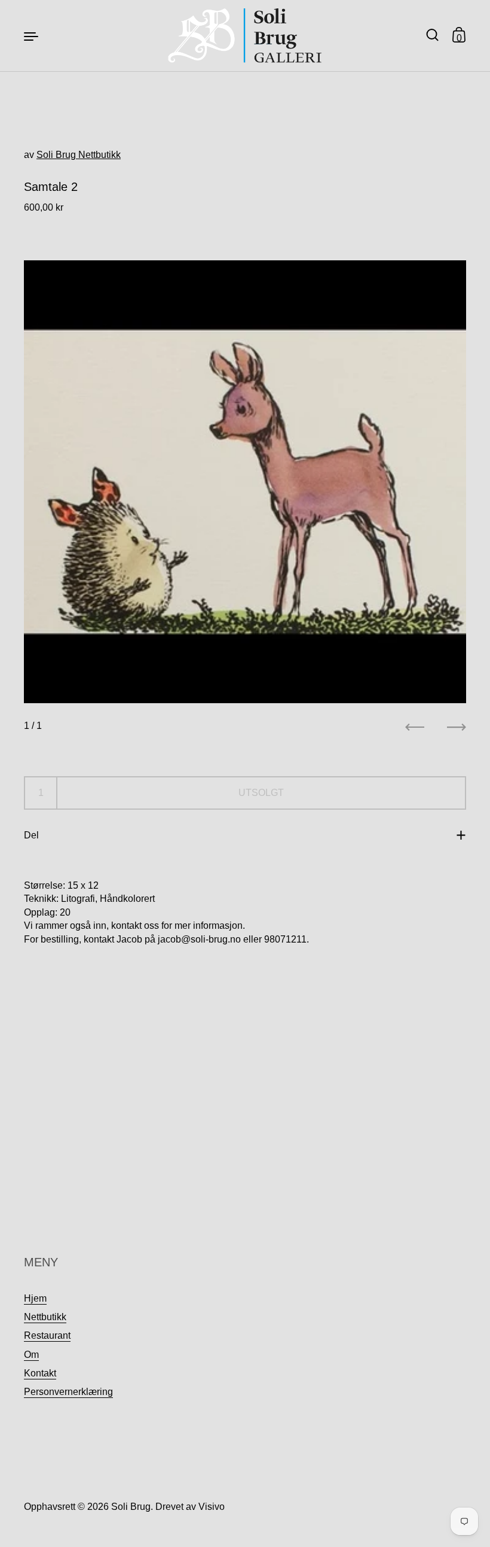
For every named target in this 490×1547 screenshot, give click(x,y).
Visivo (211, 1507)
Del (31, 835)
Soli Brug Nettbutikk (78, 155)
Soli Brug (131, 1507)
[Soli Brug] (245, 35)
